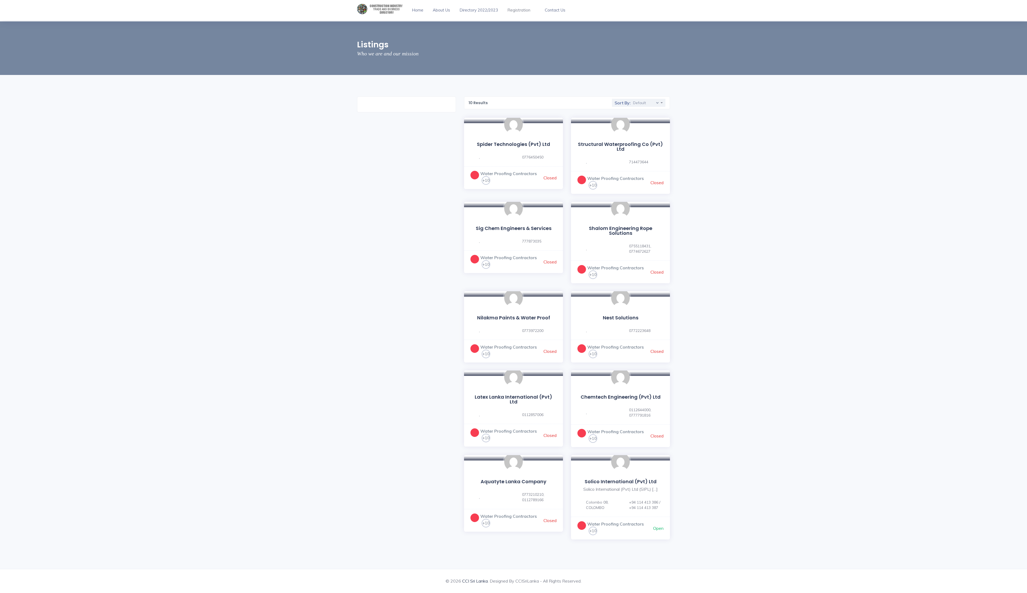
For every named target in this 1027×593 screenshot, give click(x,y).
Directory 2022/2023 (478, 10)
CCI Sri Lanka (475, 581)
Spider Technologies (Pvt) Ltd (513, 144)
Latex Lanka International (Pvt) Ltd (513, 399)
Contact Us (555, 10)
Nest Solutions (620, 317)
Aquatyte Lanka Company (513, 481)
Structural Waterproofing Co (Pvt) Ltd (620, 146)
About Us (441, 10)
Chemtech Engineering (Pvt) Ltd (621, 397)
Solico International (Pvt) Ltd (621, 481)
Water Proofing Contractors (508, 173)
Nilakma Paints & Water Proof (513, 317)
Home (417, 10)
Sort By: (623, 102)
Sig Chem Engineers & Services (513, 228)
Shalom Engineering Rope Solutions (620, 230)
